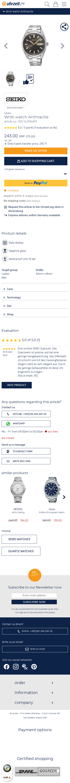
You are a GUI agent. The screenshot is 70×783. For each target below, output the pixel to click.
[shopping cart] (55, 4)
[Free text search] (47, 4)
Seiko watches (19, 539)
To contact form (22, 451)
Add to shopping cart (37, 161)
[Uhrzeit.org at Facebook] (6, 667)
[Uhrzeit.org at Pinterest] (34, 667)
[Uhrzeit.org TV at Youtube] (25, 667)
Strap (10, 314)
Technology (14, 297)
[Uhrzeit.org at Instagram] (15, 667)
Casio (52, 509)
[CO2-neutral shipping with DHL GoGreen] (37, 771)
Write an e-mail (21, 461)
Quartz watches (21, 551)
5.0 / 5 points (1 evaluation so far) (37, 128)
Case (10, 289)
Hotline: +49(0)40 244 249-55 (29, 414)
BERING (18, 509)
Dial (9, 305)
